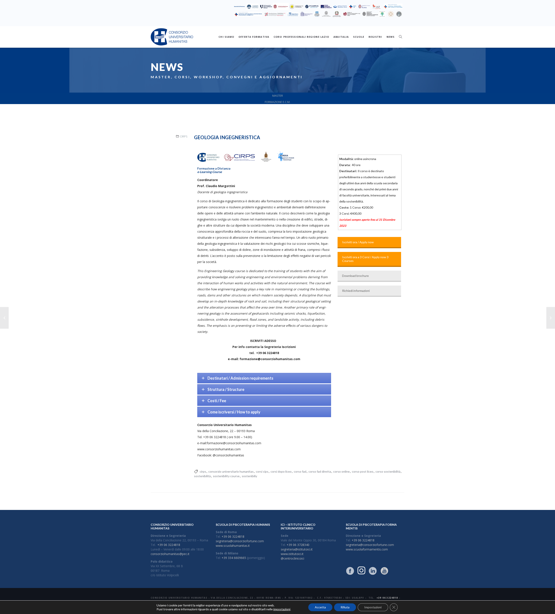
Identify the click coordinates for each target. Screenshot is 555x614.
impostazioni (281, 609)
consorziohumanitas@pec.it (170, 554)
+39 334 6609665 (234, 558)
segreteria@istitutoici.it (297, 549)
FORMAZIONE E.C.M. (277, 102)
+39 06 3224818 (168, 545)
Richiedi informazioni (356, 290)
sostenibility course (226, 476)
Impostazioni (373, 607)
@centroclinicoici (292, 558)
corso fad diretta (320, 471)
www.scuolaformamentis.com (367, 549)
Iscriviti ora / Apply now (358, 242)
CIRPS (184, 136)
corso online (341, 471)
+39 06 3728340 (298, 545)
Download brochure (355, 276)
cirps (203, 471)
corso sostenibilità (387, 471)
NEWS (391, 36)
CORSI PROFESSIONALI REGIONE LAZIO (301, 36)
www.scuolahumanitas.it (233, 546)
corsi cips (262, 471)
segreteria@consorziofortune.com (240, 541)
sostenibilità (202, 476)
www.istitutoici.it (292, 554)
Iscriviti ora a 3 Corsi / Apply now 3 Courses (365, 259)
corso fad (300, 471)
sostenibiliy (249, 476)
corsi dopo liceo (281, 471)
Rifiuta (345, 607)
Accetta (320, 607)
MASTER (277, 96)
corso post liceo (362, 471)
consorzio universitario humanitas (231, 471)
